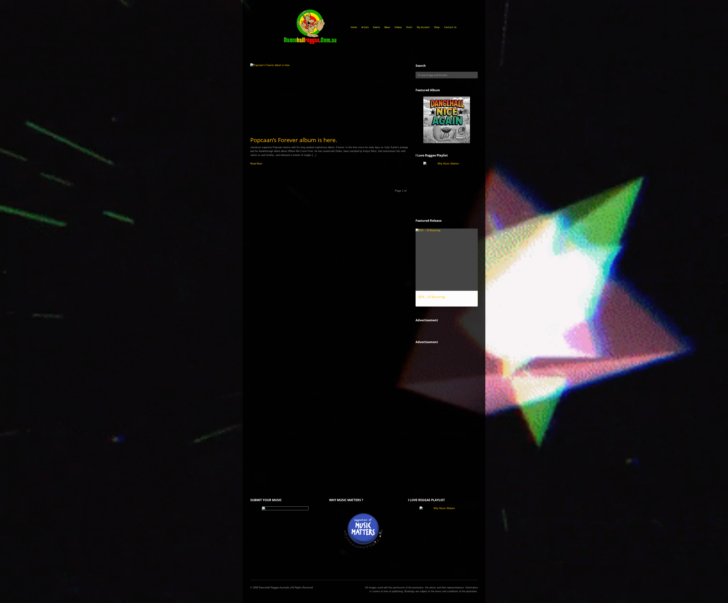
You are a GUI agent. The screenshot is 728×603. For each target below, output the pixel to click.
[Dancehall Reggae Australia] (309, 28)
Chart (409, 27)
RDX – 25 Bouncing (431, 297)
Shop (437, 27)
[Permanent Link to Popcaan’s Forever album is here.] (329, 98)
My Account (423, 27)
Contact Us (450, 27)
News (387, 27)
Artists (365, 27)
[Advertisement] (444, 413)
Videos (398, 27)
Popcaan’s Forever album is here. (293, 140)
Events (376, 27)
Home (354, 27)
